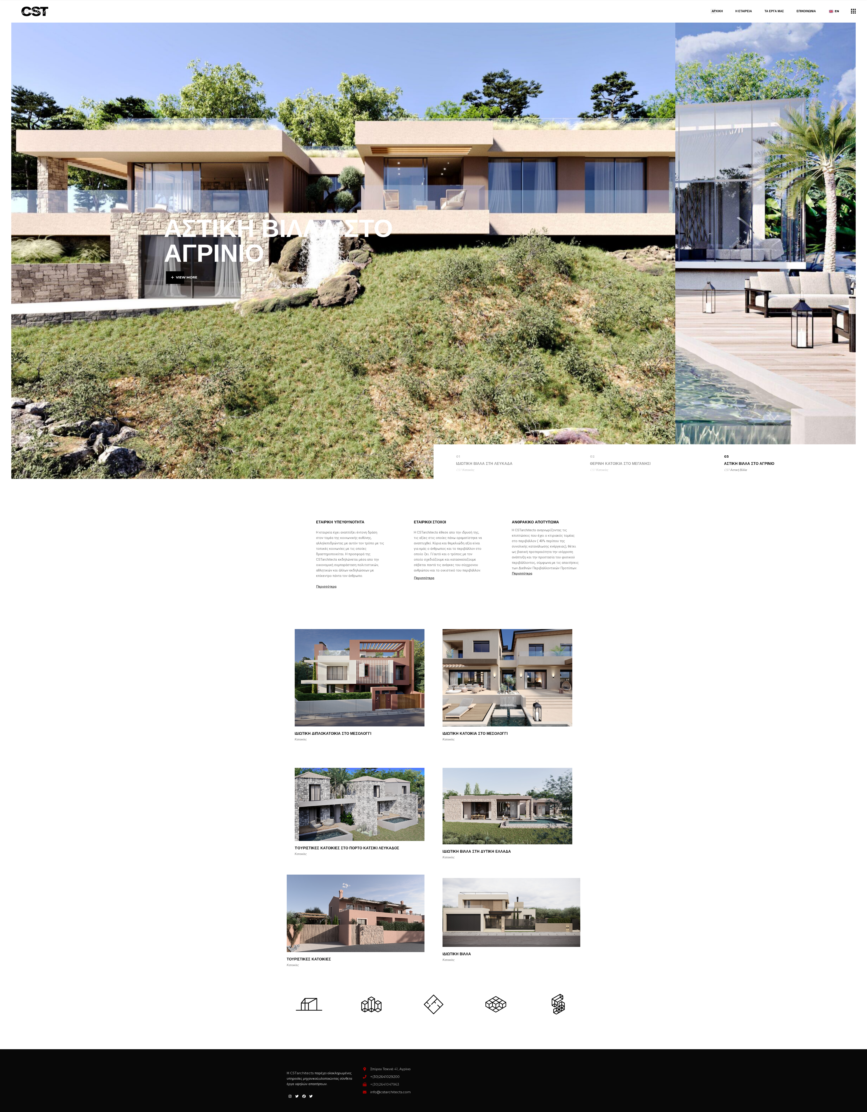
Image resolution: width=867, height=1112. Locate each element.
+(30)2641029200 (385, 1077)
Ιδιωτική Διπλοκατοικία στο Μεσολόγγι (333, 733)
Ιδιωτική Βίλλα (457, 954)
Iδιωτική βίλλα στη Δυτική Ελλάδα (477, 851)
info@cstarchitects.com (390, 1092)
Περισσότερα (326, 587)
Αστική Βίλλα (738, 470)
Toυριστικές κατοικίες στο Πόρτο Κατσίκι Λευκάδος (347, 848)
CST (458, 470)
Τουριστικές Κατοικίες (309, 959)
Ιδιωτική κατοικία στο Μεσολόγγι (475, 733)
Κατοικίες (468, 470)
